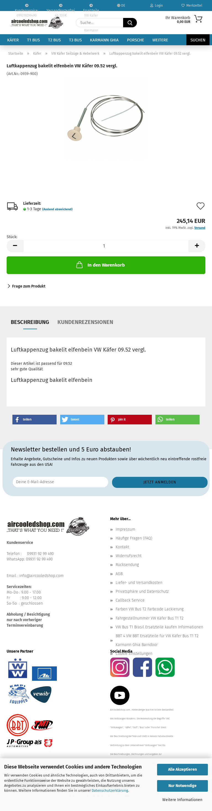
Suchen (197, 40)
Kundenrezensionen (85, 322)
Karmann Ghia (104, 40)
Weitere (160, 40)
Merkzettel (193, 5)
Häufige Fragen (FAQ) (134, 538)
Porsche (135, 40)
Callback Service (130, 600)
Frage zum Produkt (28, 286)
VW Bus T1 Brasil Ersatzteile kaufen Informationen (159, 627)
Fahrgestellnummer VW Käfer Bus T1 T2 (150, 618)
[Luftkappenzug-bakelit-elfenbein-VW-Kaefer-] (106, 118)
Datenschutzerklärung (110, 790)
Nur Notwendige (182, 785)
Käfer (13, 40)
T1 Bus (33, 40)
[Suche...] (130, 22)
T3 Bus (75, 40)
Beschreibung (30, 322)
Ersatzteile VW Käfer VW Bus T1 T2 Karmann (91, 10)
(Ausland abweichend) (57, 209)
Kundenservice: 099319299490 (26, 10)
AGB (119, 573)
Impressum (125, 529)
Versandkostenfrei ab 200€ (61, 10)
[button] (15, 246)
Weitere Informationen (182, 799)
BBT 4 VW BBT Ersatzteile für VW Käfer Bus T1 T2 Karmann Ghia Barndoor (157, 640)
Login (158, 5)
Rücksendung (127, 564)
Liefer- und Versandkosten (139, 582)
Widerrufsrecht (129, 556)
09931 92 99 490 (40, 553)
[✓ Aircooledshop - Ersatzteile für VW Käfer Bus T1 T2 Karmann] (37, 22)
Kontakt (122, 547)
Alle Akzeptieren (182, 769)
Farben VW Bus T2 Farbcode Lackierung (150, 609)
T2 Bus (54, 40)
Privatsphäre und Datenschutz (142, 591)
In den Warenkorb (106, 265)
